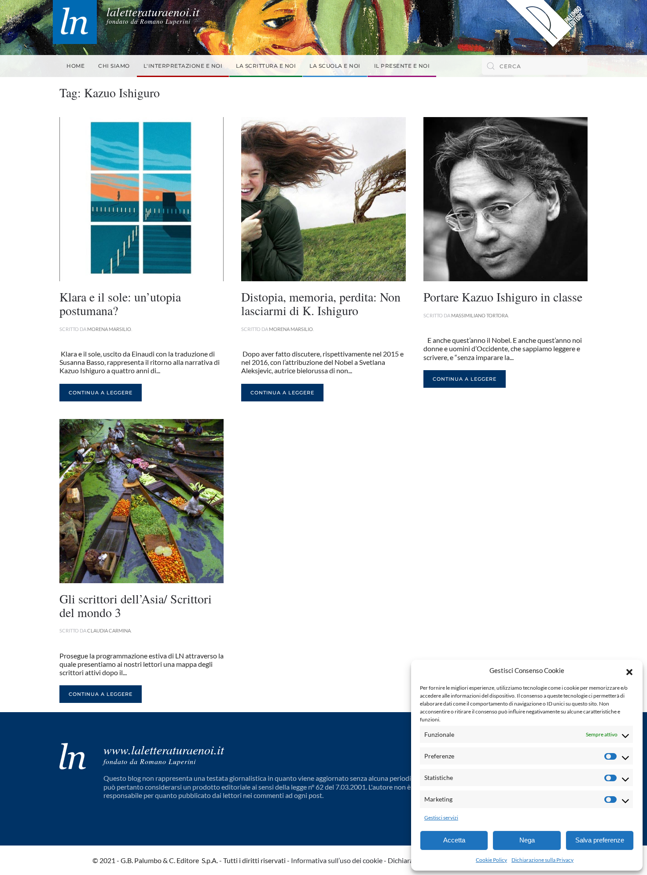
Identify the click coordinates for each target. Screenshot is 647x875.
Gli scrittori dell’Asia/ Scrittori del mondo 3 (135, 605)
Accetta (454, 840)
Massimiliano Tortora (479, 315)
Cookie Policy (491, 860)
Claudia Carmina (109, 630)
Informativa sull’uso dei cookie (336, 860)
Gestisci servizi (441, 817)
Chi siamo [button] (114, 65)
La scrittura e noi (266, 65)
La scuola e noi (334, 65)
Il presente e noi (402, 65)
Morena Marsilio (109, 329)
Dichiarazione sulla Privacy (542, 860)
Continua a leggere (100, 393)
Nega (527, 840)
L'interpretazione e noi (183, 65)
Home (75, 65)
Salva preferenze (599, 840)
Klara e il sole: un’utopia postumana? (120, 303)
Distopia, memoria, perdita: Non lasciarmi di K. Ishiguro (321, 303)
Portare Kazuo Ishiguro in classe (502, 296)
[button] (629, 670)
